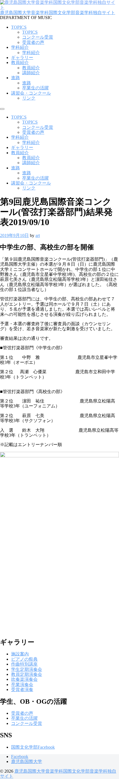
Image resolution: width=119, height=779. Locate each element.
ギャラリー (22, 57)
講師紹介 (31, 72)
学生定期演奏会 (26, 669)
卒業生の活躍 (35, 88)
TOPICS (19, 27)
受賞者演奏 (22, 689)
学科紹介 (20, 47)
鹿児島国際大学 (26, 761)
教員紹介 (20, 62)
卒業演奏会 (22, 684)
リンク (28, 98)
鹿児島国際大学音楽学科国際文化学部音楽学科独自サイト (57, 12)
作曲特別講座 (24, 664)
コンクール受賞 (37, 37)
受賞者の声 (33, 42)
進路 (15, 77)
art (37, 235)
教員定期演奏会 (26, 674)
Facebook (19, 756)
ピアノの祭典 (24, 659)
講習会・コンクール (31, 93)
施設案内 (20, 654)
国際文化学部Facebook (33, 747)
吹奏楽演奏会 (24, 679)
